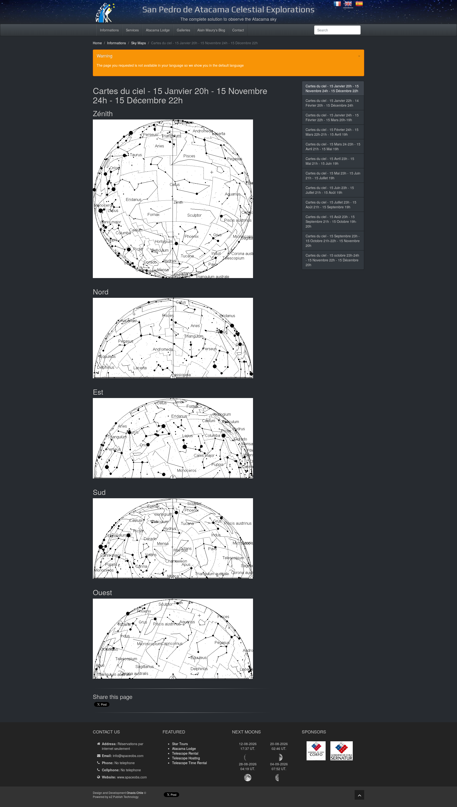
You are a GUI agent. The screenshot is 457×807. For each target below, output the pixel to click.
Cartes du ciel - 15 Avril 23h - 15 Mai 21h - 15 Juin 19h (330, 161)
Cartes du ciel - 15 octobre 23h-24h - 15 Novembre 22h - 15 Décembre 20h (332, 260)
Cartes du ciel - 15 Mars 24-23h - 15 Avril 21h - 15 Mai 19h (333, 146)
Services (132, 30)
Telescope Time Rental (189, 762)
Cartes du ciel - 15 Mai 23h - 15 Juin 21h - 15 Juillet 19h (333, 175)
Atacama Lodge (158, 30)
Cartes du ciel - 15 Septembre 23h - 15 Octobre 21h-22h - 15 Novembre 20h (333, 241)
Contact (238, 30)
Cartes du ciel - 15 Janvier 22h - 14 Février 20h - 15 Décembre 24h (332, 103)
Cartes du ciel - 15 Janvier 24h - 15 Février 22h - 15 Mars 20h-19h (332, 117)
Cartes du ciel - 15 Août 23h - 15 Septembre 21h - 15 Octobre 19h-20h (331, 221)
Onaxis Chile (135, 793)
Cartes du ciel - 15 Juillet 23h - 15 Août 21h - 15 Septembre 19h (331, 204)
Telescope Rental (185, 753)
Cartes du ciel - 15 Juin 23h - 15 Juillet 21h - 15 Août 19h (330, 190)
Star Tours (180, 743)
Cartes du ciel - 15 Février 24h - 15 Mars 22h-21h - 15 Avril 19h (332, 132)
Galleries (183, 30)
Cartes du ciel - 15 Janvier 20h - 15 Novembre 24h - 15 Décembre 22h (332, 88)
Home (97, 42)
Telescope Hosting (186, 758)
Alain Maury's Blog (211, 30)
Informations (109, 30)
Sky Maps (138, 42)
